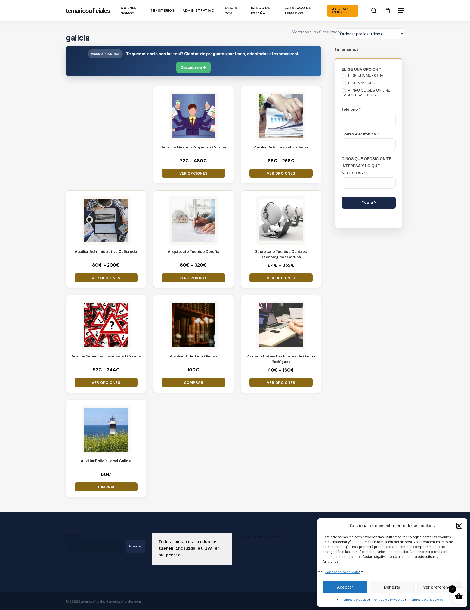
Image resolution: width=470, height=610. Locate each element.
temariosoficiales (88, 11)
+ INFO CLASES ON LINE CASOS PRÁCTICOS (366, 92)
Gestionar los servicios (342, 572)
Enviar (368, 202)
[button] (459, 525)
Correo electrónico (360, 134)
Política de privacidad (426, 599)
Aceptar (345, 587)
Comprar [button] (193, 382)
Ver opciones (193, 173)
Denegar (392, 587)
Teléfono (351, 109)
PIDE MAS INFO (361, 83)
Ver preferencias (439, 587)
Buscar (72, 536)
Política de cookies (355, 599)
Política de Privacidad (390, 599)
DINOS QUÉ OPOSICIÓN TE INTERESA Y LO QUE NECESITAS (366, 166)
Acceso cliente (340, 11)
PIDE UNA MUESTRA (365, 76)
